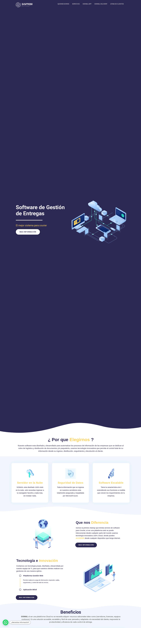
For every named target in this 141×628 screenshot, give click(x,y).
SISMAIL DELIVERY (100, 4)
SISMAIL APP (87, 4)
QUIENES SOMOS (63, 4)
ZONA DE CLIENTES (117, 4)
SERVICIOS (76, 4)
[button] (28, 232)
